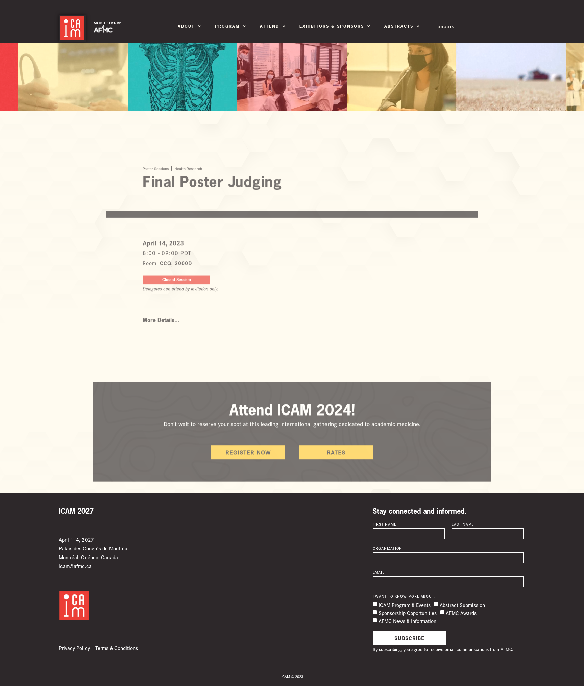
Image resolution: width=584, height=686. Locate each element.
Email (379, 572)
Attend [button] (269, 26)
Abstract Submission (462, 604)
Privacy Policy (74, 648)
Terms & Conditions (116, 648)
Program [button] (227, 26)
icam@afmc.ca (75, 565)
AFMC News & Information (407, 620)
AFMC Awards (461, 612)
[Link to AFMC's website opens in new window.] (103, 29)
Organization (388, 548)
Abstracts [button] (398, 26)
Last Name (463, 524)
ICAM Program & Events (405, 604)
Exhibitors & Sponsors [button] (331, 26)
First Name (384, 524)
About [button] (186, 26)
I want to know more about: (404, 596)
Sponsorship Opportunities (408, 612)
